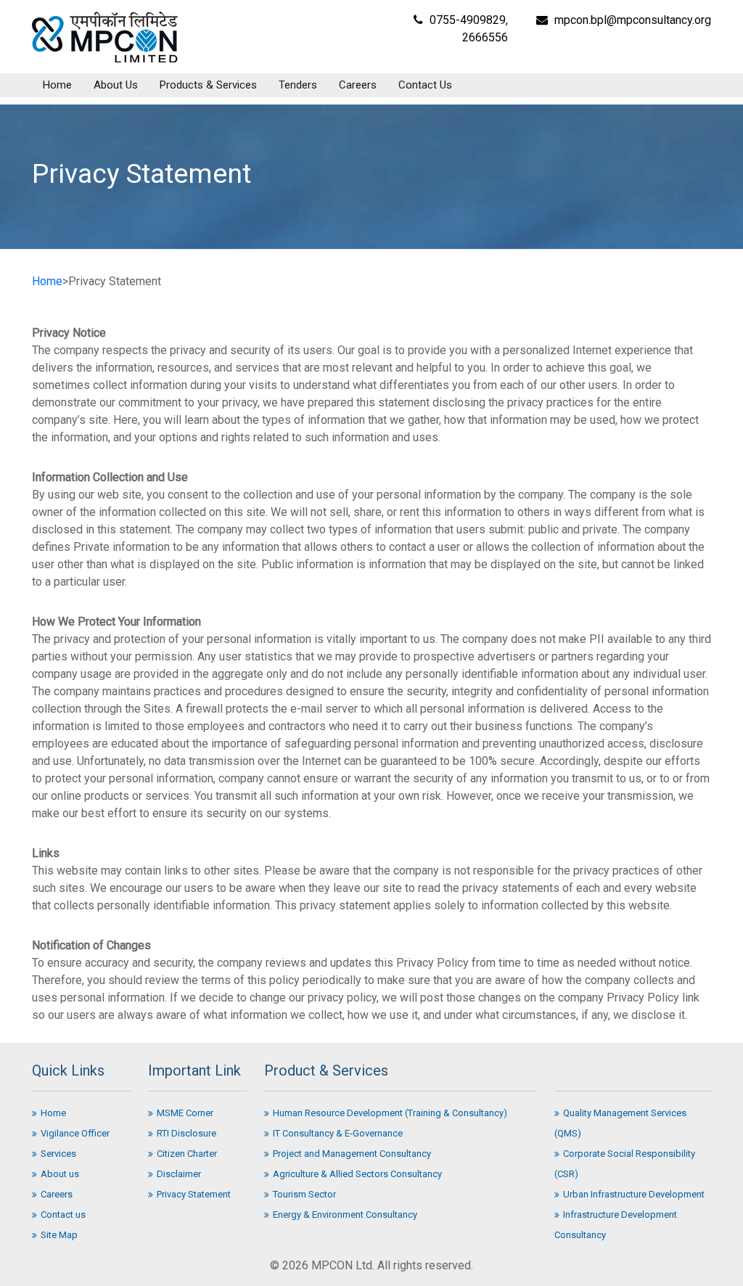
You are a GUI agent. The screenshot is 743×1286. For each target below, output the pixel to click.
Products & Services (208, 84)
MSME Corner (185, 1112)
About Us (116, 84)
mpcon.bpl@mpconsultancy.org (632, 20)
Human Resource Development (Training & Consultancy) (390, 1112)
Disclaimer (179, 1173)
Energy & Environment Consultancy (345, 1214)
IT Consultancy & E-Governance (338, 1133)
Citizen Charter (187, 1153)
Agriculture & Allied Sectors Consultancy (357, 1173)
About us (60, 1173)
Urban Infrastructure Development (634, 1194)
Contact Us (425, 84)
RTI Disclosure (186, 1133)
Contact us (63, 1214)
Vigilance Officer (75, 1133)
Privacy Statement (194, 1194)
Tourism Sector (304, 1194)
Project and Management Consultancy (352, 1153)
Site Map (59, 1234)
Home (57, 84)
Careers (358, 84)
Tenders (298, 84)
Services (58, 1153)
